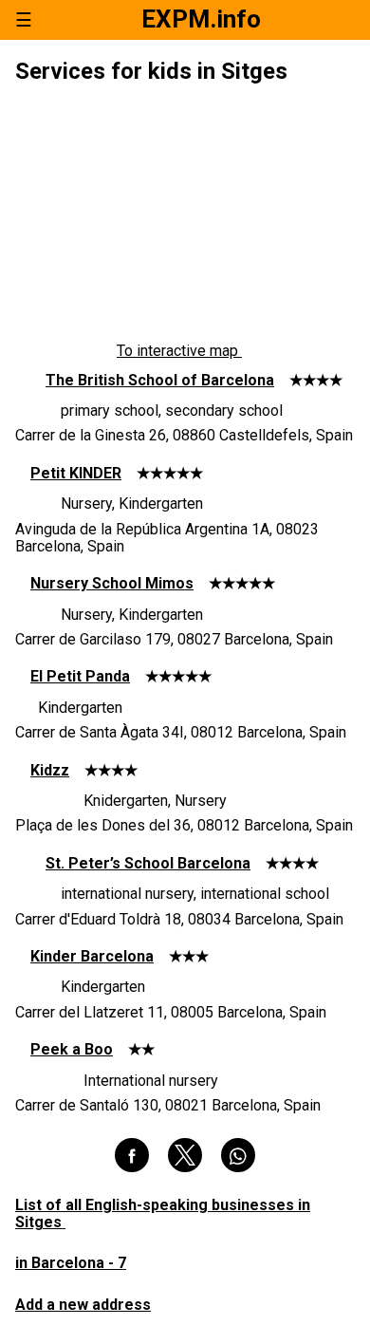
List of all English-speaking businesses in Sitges (162, 1213)
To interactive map (179, 351)
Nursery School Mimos (112, 583)
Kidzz (49, 770)
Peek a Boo (71, 1049)
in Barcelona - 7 (70, 1263)
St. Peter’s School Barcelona (148, 863)
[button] (132, 1155)
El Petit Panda (80, 676)
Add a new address (83, 1305)
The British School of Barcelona (160, 380)
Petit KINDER (75, 473)
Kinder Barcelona (92, 956)
